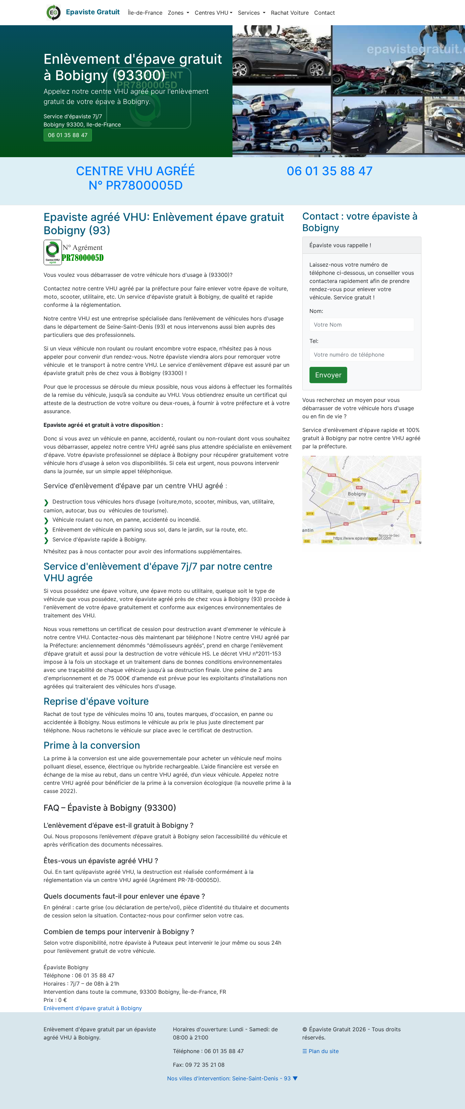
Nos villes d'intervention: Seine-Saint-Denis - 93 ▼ (232, 1078)
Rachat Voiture (290, 12)
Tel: (313, 341)
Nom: (316, 311)
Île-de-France (145, 12)
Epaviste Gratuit (93, 12)
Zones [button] (176, 12)
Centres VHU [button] (211, 12)
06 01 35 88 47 (67, 135)
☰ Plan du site (320, 1051)
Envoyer (328, 375)
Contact (324, 12)
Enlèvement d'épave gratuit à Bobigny (93, 1008)
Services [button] (249, 12)
